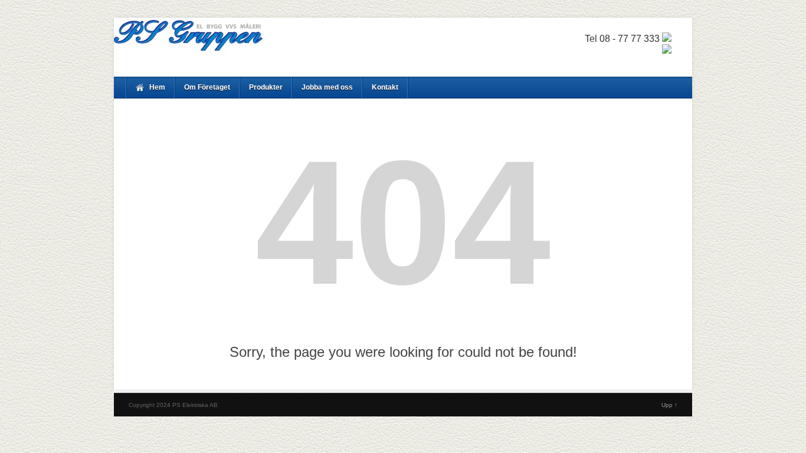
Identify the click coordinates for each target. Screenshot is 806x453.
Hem (157, 87)
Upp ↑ (669, 405)
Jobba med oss (327, 87)
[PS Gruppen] (403, 41)
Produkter (266, 87)
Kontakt (385, 87)
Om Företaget (207, 87)
